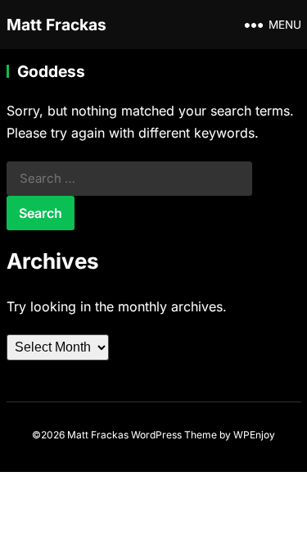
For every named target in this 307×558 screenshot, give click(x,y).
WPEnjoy (254, 435)
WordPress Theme (174, 435)
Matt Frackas (56, 24)
